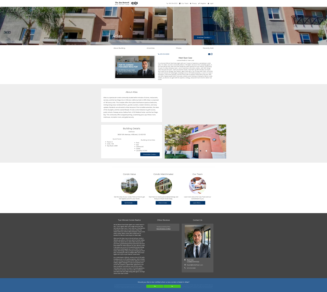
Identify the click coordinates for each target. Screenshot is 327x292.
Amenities (151, 48)
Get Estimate (128, 203)
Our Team (184, 3)
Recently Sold (208, 48)
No (172, 286)
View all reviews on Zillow (163, 229)
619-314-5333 (173, 3)
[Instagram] (212, 54)
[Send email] (209, 54)
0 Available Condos (149, 154)
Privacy (194, 3)
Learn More (197, 203)
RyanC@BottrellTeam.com (195, 265)
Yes (155, 286)
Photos (178, 48)
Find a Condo (163, 203)
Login (211, 3)
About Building (119, 48)
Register (203, 3)
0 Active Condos (203, 37)
